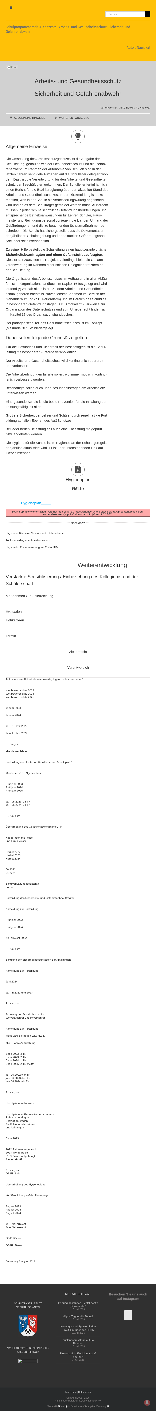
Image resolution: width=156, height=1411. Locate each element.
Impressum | (71, 1392)
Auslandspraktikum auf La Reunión (78, 1341)
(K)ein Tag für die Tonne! (78, 1316)
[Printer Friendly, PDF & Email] (12, 66)
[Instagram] (128, 1315)
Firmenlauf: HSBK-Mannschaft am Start (78, 1355)
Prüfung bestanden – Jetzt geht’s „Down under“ (78, 1304)
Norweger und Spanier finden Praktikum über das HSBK (78, 1328)
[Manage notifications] (147, 1403)
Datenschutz (84, 1392)
